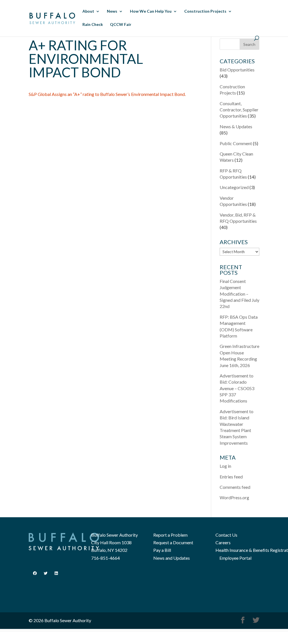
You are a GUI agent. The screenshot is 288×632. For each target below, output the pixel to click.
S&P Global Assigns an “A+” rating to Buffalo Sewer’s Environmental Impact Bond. (107, 94)
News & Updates (236, 126)
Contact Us (226, 534)
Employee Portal (235, 558)
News (112, 11)
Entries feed (231, 476)
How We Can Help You (151, 11)
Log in (225, 466)
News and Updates (171, 558)
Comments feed (235, 487)
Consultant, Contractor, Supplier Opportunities (239, 110)
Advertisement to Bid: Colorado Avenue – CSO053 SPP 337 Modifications (237, 388)
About (88, 11)
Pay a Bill (162, 550)
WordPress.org (234, 497)
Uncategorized (234, 187)
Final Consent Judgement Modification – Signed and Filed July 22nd (239, 293)
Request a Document (173, 542)
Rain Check (92, 25)
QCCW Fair (120, 25)
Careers (223, 542)
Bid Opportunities (237, 69)
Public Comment (236, 143)
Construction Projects (205, 11)
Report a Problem (170, 534)
